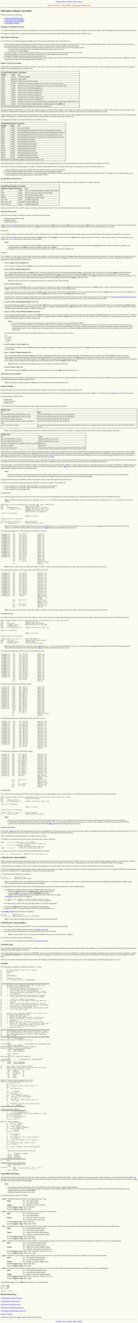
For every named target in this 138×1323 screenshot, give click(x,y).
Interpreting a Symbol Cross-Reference (12, 1307)
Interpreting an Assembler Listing (10, 1304)
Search (80, 1)
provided (51, 457)
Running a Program (6, 1314)
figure (15, 225)
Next (64, 1)
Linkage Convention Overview (14, 18)
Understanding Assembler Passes (10, 1301)
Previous (59, 1)
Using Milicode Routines (12, 23)
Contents (69, 1)
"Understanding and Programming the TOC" (123, 297)
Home (75, 1)
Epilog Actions (40, 941)
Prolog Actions (40, 929)
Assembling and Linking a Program (11, 1298)
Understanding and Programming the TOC (13, 1311)
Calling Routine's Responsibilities (14, 20)
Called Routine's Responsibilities (14, 21)
